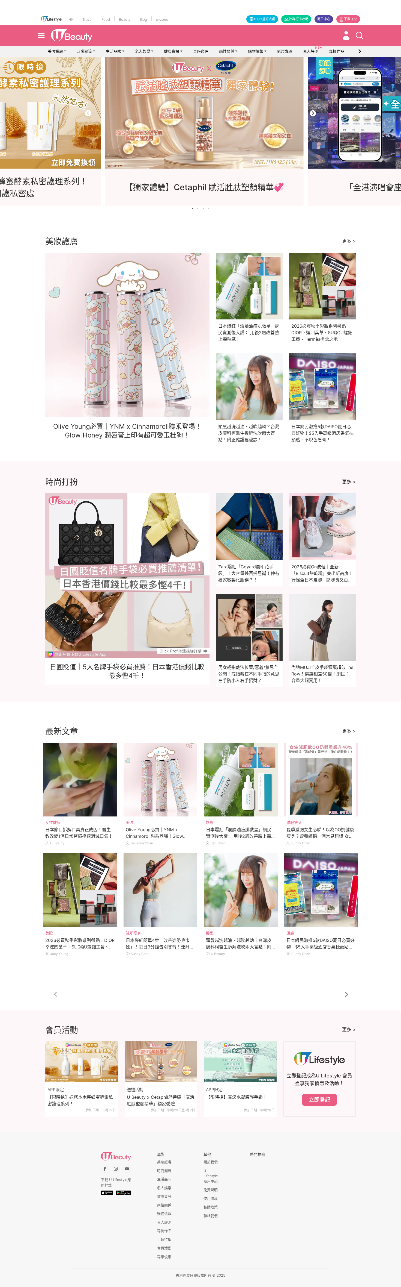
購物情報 (255, 51)
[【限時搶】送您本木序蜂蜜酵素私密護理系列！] (81, 1061)
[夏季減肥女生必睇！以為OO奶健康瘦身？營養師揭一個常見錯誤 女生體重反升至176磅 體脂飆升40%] (321, 780)
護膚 (210, 822)
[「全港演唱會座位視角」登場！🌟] (200, 113)
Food (105, 19)
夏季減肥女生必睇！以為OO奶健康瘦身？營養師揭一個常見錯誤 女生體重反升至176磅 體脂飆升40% (320, 836)
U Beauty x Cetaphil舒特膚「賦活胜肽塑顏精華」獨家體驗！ (160, 1100)
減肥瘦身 (294, 822)
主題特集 (164, 1239)
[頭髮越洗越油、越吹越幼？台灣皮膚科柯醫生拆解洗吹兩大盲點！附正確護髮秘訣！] (241, 890)
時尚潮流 (84, 51)
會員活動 (164, 1248)
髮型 (210, 933)
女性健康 (53, 822)
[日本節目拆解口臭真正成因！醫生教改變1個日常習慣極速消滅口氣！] (80, 780)
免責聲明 (211, 1190)
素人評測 (164, 1222)
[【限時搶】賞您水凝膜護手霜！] (240, 1061)
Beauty (125, 19)
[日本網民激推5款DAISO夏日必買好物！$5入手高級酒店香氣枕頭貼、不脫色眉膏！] (321, 890)
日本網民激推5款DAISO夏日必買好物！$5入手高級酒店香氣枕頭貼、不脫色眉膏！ (322, 433)
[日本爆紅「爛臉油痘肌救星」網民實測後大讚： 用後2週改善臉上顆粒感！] (241, 780)
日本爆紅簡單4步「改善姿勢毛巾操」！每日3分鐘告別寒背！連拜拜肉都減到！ (160, 947)
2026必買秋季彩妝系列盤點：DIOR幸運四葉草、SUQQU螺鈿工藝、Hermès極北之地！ (321, 332)
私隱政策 (211, 1207)
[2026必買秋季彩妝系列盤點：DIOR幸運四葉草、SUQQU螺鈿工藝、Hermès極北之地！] (80, 890)
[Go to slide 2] (197, 208)
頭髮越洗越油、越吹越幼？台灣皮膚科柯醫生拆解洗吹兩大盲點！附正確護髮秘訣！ (248, 433)
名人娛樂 (142, 51)
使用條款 (211, 1198)
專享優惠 (164, 1256)
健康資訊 (171, 51)
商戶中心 (323, 19)
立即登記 (319, 1100)
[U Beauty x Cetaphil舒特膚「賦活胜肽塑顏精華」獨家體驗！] (161, 1061)
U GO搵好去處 (264, 19)
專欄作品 (164, 1231)
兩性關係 (226, 51)
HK (70, 19)
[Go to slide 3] (203, 208)
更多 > (349, 241)
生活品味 (113, 51)
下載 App (350, 19)
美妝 (129, 822)
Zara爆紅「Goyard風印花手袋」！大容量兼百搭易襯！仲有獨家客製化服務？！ (248, 573)
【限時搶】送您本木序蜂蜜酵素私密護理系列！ (80, 1100)
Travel (87, 19)
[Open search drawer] (359, 35)
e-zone (162, 19)
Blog (143, 19)
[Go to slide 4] (208, 208)
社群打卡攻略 (299, 19)
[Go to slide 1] (192, 208)
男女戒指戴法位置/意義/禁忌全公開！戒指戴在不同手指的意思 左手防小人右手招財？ (248, 674)
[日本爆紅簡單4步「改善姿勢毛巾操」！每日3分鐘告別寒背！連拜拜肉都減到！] (160, 890)
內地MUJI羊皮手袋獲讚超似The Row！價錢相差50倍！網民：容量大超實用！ (322, 674)
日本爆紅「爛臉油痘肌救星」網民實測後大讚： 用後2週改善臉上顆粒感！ (248, 332)
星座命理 (200, 51)
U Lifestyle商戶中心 (211, 1175)
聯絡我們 (211, 1215)
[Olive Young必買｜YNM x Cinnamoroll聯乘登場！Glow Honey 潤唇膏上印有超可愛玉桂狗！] (160, 780)
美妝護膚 (55, 51)
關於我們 (211, 1162)
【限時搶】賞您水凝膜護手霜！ (236, 1097)
